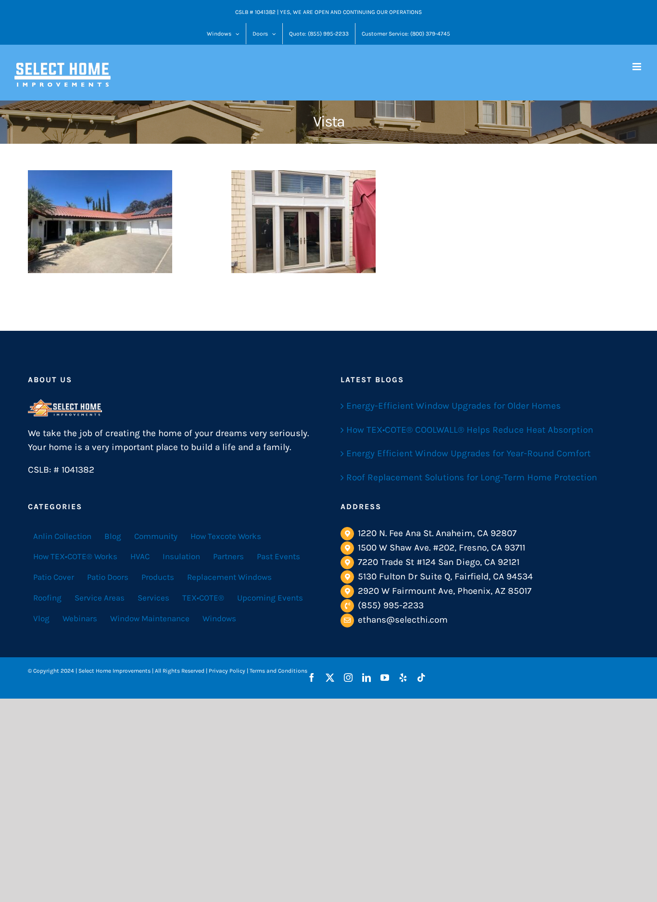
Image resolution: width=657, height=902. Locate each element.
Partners (228, 556)
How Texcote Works (225, 536)
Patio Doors (107, 577)
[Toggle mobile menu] (637, 67)
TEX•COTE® (203, 597)
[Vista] (100, 221)
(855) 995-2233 (391, 605)
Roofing (47, 597)
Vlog (41, 618)
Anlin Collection (62, 536)
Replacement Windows (229, 577)
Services (153, 597)
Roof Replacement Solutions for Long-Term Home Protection (471, 477)
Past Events (278, 556)
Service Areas (100, 597)
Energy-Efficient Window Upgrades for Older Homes (453, 406)
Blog (112, 536)
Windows (219, 618)
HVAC (140, 556)
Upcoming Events (270, 597)
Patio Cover (53, 577)
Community (155, 536)
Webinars (80, 618)
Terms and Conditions (278, 670)
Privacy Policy (227, 670)
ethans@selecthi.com (403, 619)
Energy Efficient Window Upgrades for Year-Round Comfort (468, 453)
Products (157, 577)
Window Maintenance (150, 618)
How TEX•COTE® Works (75, 556)
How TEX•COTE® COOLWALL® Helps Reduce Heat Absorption (469, 430)
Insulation (181, 556)
